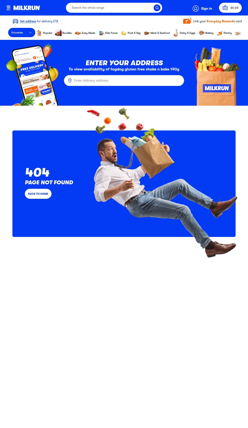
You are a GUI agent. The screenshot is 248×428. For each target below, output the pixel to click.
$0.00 (235, 7)
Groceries (17, 32)
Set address (28, 21)
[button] (212, 21)
